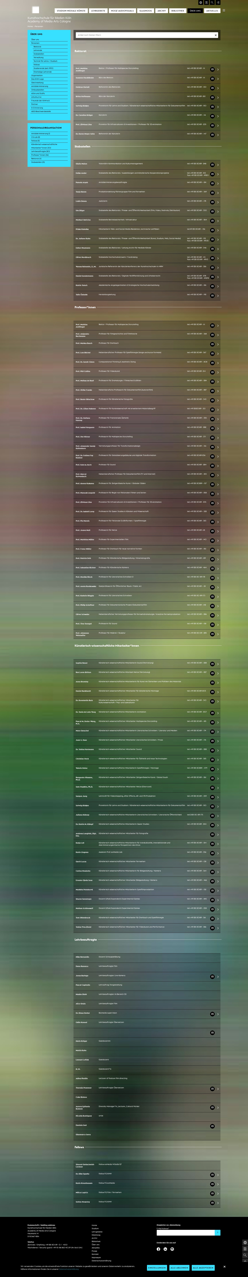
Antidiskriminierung (39, 86)
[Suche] (212, 2)
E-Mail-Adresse (163, 1228)
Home (30, 26)
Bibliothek (178, 10)
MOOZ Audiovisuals (122, 10)
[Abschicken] (217, 1233)
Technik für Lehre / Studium (45, 61)
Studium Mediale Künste (71, 10)
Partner (34, 104)
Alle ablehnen (179, 1268)
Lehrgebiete (98, 10)
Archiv (162, 10)
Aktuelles (212, 10)
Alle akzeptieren (203, 1268)
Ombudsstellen (37, 90)
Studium (95, 1228)
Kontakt (95, 1254)
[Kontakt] (206, 2)
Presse (94, 1251)
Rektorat (37, 47)
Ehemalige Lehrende (43, 72)
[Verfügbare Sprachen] (200, 2)
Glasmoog (146, 10)
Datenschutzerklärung (101, 1261)
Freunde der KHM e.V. (40, 101)
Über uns (195, 10)
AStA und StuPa (38, 93)
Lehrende (38, 50)
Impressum (96, 1257)
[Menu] (223, 10)
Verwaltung (38, 57)
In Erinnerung (37, 108)
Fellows (37, 65)
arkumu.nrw (36, 97)
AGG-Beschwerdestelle (41, 111)
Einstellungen (157, 1268)
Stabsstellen (39, 54)
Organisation (37, 75)
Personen (39, 26)
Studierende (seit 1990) (43, 68)
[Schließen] (224, 1267)
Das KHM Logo (37, 79)
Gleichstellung (37, 83)
